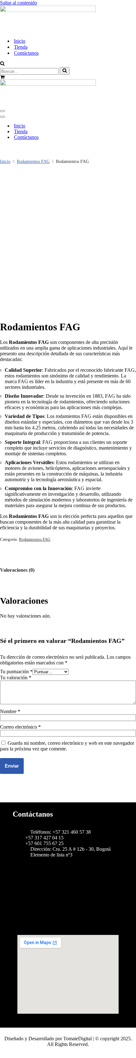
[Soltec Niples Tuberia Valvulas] (48, 10)
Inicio (19, 41)
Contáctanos (26, 53)
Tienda (21, 47)
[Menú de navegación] (2, 111)
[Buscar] (2, 64)
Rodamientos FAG (33, 161)
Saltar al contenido (18, 2)
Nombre (10, 711)
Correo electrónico (20, 727)
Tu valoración (15, 677)
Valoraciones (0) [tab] (17, 570)
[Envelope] (68, 922)
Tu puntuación (16, 671)
